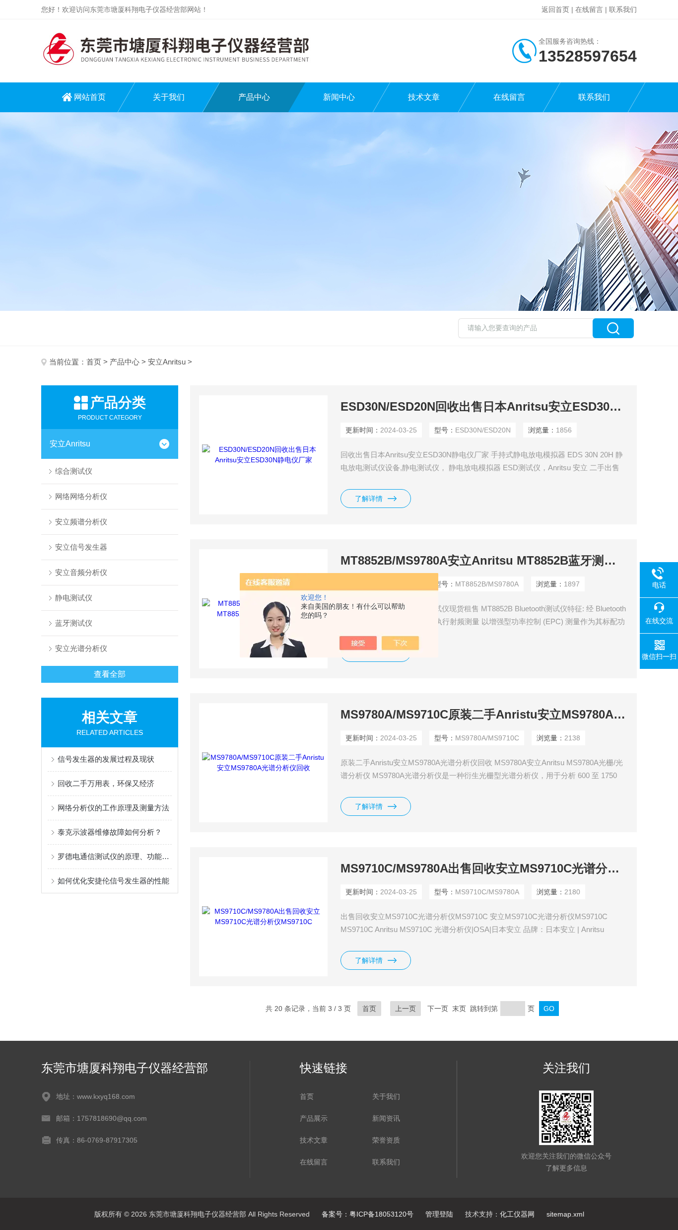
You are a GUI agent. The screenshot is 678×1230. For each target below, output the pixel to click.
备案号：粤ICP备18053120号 (367, 1214)
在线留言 (589, 9)
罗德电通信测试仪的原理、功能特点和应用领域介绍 (115, 856)
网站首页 (90, 97)
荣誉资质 (386, 1140)
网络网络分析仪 (81, 496)
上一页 (405, 1009)
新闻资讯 (386, 1118)
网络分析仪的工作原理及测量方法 (113, 807)
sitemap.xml (565, 1214)
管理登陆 (439, 1214)
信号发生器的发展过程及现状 (106, 759)
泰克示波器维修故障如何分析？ (110, 832)
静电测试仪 (73, 597)
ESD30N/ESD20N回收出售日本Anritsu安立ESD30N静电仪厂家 (484, 406)
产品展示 (314, 1118)
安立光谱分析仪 (81, 648)
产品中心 (254, 97)
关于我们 (169, 97)
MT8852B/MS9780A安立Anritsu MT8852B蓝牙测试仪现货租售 (484, 560)
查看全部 (110, 674)
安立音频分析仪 (81, 572)
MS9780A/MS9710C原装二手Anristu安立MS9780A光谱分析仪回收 (484, 714)
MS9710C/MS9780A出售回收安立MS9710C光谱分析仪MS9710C (484, 868)
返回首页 (555, 9)
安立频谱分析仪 (81, 521)
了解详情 (369, 499)
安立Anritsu (167, 362)
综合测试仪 (73, 471)
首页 (93, 362)
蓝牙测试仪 (73, 623)
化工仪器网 (517, 1214)
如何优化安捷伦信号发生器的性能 (113, 880)
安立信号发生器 (81, 547)
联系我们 (623, 9)
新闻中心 (339, 97)
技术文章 (424, 97)
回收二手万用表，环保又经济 (106, 783)
